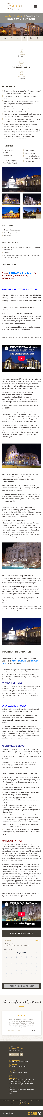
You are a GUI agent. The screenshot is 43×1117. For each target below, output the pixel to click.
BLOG (10, 1096)
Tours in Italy (18, 16)
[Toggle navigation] (35, 6)
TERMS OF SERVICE (19, 661)
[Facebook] (14, 1056)
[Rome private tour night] (11, 199)
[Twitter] (21, 1056)
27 (26, 973)
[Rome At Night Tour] (11, 213)
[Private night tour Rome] (32, 213)
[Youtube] (10, 1056)
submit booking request (21, 986)
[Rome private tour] (32, 199)
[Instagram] (17, 1056)
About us (12, 1089)
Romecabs (7, 16)
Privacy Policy (13, 1093)
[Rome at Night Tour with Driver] (21, 179)
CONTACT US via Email (21, 273)
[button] (36, 953)
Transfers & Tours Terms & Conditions (21, 1091)
